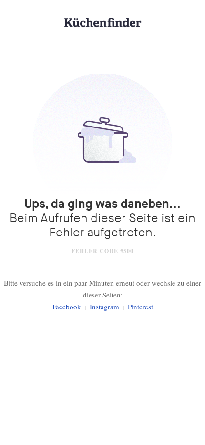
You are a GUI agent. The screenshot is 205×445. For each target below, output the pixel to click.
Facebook (66, 306)
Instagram (104, 306)
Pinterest (140, 306)
